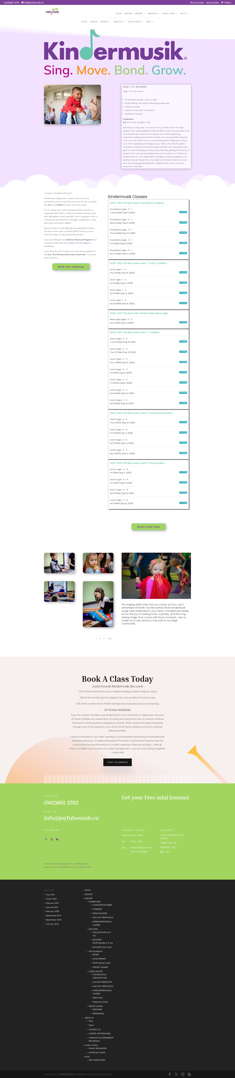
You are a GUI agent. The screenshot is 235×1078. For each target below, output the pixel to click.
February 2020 (52, 911)
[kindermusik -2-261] (59, 601)
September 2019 (53, 915)
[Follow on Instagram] (52, 839)
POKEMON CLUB (100, 1002)
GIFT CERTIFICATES (97, 1060)
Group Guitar (212, 3)
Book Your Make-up (71, 266)
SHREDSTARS (98, 1013)
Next (109, 638)
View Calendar (117, 762)
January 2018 (52, 924)
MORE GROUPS (96, 971)
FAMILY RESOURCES (97, 1048)
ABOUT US (152, 13)
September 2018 (53, 919)
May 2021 (50, 894)
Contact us (83, 231)
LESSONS (128, 13)
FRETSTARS (97, 1009)
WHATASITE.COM (67, 1074)
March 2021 (51, 898)
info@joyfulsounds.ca (71, 818)
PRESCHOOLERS (100, 913)
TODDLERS (97, 909)
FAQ (91, 1021)
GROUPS (139, 13)
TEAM (91, 1025)
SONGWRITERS (99, 958)
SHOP (182, 13)
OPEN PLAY (98, 997)
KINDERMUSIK (95, 901)
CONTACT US (94, 1029)
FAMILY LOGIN (168, 13)
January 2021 (52, 907)
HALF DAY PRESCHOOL (103, 917)
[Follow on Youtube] (57, 839)
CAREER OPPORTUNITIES (99, 1033)
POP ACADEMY (96, 951)
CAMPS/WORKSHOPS (102, 982)
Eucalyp (62, 863)
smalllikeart (64, 867)
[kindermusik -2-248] (98, 626)
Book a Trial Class (148, 526)
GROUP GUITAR (96, 1006)
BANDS (96, 954)
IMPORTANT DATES (97, 1052)
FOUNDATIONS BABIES (102, 905)
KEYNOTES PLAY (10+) (102, 947)
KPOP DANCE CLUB (101, 963)
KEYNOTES (93, 929)
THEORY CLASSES (100, 967)
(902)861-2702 (61, 802)
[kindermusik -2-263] (59, 572)
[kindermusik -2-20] (98, 572)
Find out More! (197, 3)
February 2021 (52, 903)
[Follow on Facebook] (46, 839)
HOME (119, 13)
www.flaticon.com (80, 863)
